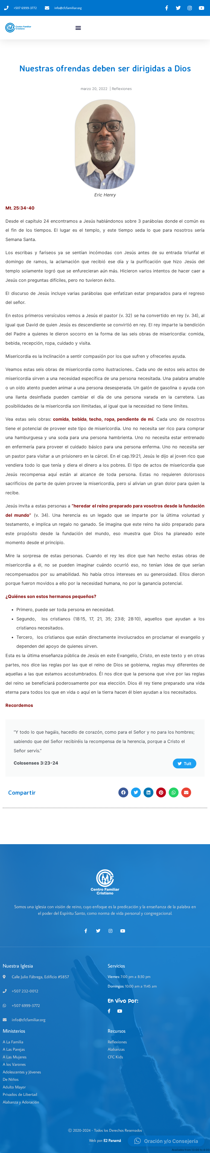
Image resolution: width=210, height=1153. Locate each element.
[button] (78, 27)
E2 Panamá (112, 1140)
